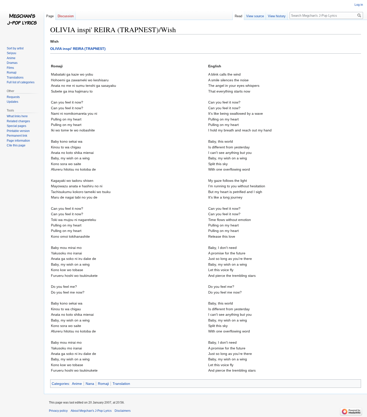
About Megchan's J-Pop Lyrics (91, 411)
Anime (77, 384)
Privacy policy (58, 411)
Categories (60, 384)
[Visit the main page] (22, 20)
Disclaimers (123, 411)
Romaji (103, 384)
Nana (90, 384)
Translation (121, 384)
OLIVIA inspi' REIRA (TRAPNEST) (78, 49)
